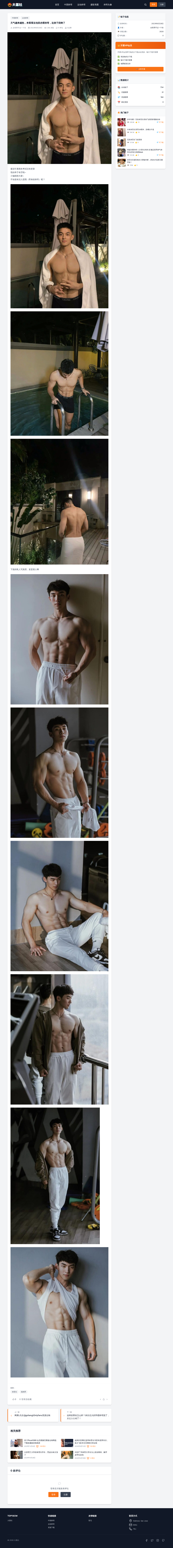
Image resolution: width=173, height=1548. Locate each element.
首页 (57, 4)
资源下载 (51, 1527)
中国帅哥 (68, 4)
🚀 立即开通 (140, 69)
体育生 (14, 1392)
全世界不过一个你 (19, 28)
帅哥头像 (108, 4)
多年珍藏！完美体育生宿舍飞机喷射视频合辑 (143, 119)
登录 (153, 4)
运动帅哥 (81, 4)
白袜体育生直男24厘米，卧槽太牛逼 (140, 129)
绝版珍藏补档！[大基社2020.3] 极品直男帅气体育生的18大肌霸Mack (144, 151)
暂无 (90, 1520)
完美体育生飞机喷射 (134, 140)
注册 (162, 4)
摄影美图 (95, 4)
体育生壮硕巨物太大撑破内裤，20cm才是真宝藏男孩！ (145, 161)
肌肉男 (23, 1392)
